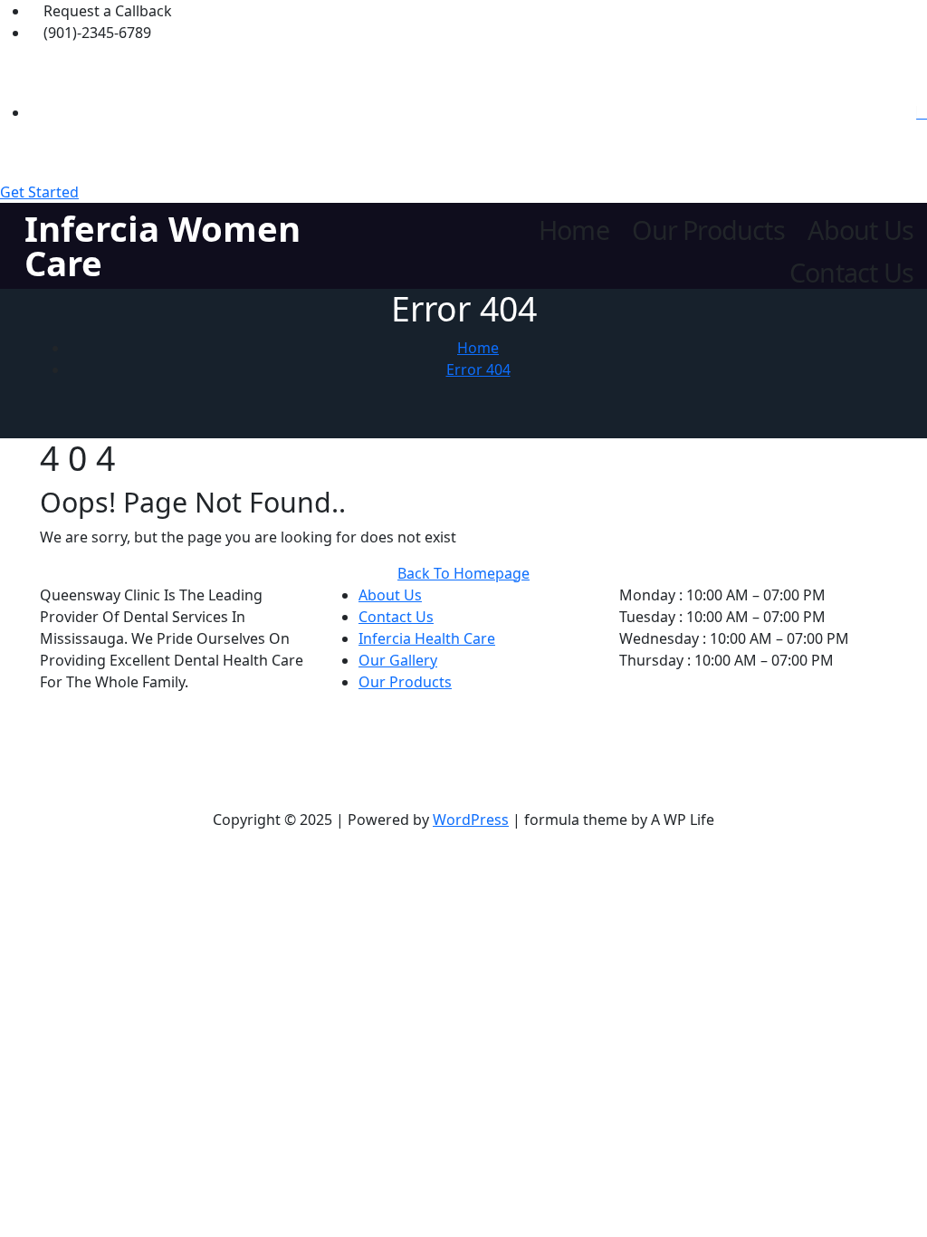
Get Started (39, 192)
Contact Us (851, 273)
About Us (860, 230)
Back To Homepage (463, 573)
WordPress (471, 819)
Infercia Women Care (162, 246)
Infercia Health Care (426, 638)
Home (574, 230)
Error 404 (478, 369)
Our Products (708, 230)
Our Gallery (397, 660)
